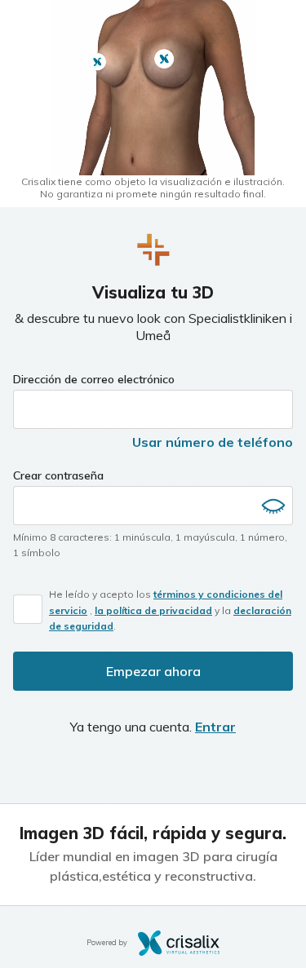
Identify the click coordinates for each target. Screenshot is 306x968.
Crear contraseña (58, 475)
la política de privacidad (153, 610)
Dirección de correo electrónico (94, 379)
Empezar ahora (153, 671)
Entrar (215, 726)
